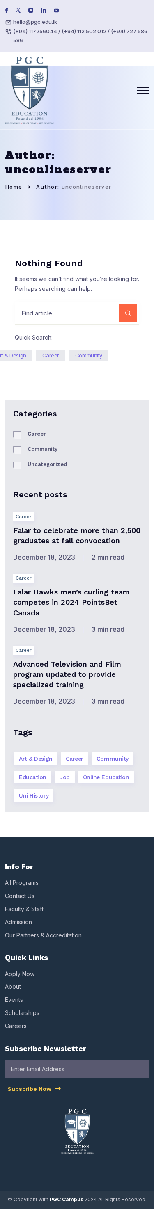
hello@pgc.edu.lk (35, 21)
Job (65, 777)
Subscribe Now (30, 1089)
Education (32, 777)
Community (88, 355)
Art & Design (36, 758)
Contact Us (19, 895)
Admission (18, 922)
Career (50, 355)
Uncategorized (47, 464)
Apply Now (19, 973)
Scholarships (22, 1012)
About (13, 986)
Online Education (106, 777)
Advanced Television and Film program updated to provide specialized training (67, 674)
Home (13, 187)
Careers (16, 1025)
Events (14, 999)
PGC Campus (66, 1199)
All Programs (22, 882)
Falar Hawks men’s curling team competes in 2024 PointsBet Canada (71, 602)
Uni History (33, 795)
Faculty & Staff (24, 908)
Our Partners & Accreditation (43, 935)
